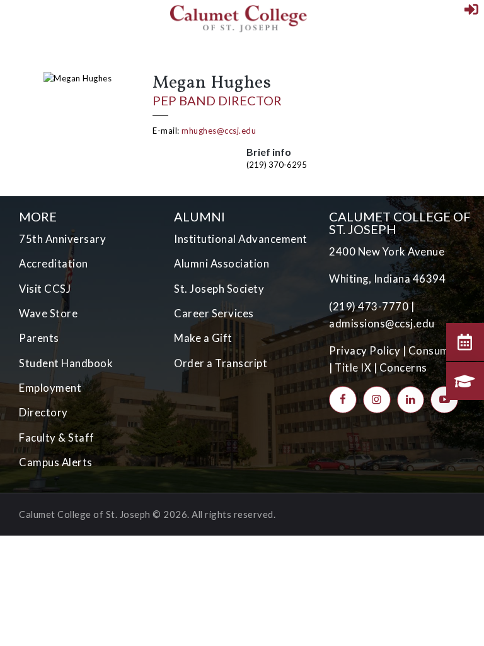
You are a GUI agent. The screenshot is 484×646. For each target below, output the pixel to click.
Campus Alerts (56, 462)
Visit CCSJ (45, 289)
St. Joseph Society (219, 289)
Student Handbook (66, 363)
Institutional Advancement (241, 239)
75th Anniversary (62, 239)
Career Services (214, 313)
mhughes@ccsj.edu (219, 131)
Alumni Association (221, 263)
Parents (39, 338)
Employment (50, 388)
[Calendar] (465, 342)
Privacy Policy (364, 350)
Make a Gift (203, 338)
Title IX (353, 367)
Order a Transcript (220, 363)
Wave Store (48, 313)
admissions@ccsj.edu (382, 323)
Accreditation (53, 263)
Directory (43, 412)
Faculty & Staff (57, 438)
